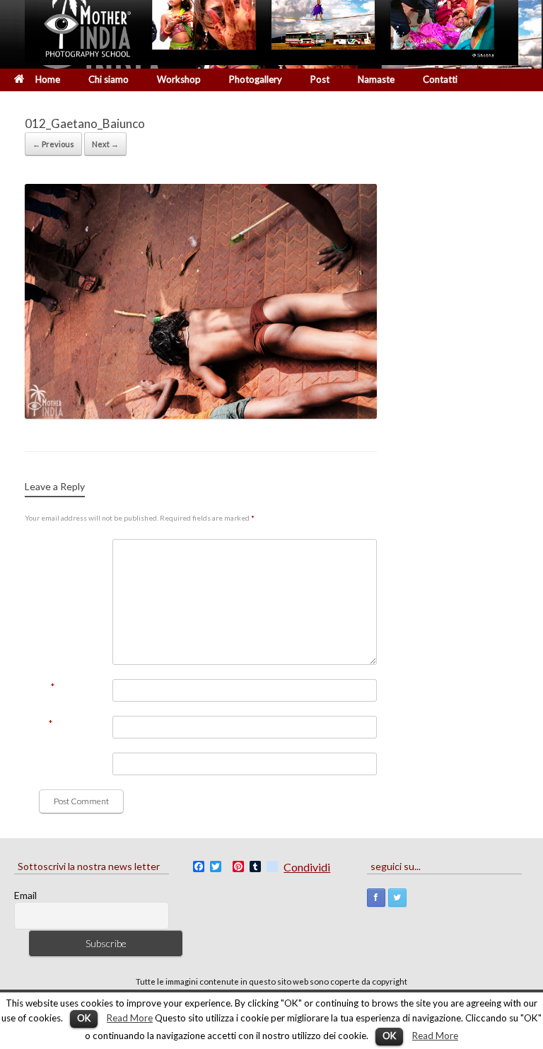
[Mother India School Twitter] (397, 897)
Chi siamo (108, 79)
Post (319, 79)
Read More (130, 1018)
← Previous (53, 144)
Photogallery (255, 79)
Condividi (307, 867)
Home (47, 79)
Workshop (179, 79)
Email (38, 723)
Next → (105, 144)
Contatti (440, 79)
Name (39, 686)
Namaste (376, 79)
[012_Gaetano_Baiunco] (201, 414)
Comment (45, 546)
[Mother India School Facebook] (376, 897)
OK (83, 1018)
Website (42, 760)
